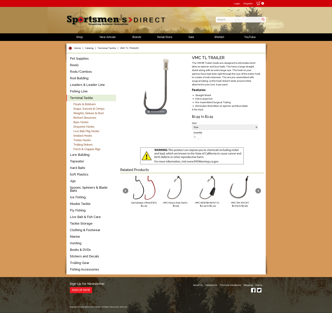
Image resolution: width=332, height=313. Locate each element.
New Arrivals (108, 37)
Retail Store (164, 37)
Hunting (75, 243)
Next (258, 191)
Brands (136, 37)
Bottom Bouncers (84, 117)
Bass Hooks (81, 122)
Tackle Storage (81, 223)
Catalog (89, 48)
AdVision (123, 307)
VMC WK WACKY (240, 203)
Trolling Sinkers (83, 144)
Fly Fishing (78, 210)
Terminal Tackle (107, 48)
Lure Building (80, 154)
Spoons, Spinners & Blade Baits (89, 189)
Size (195, 123)
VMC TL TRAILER (129, 48)
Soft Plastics (79, 174)
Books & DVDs (80, 250)
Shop (79, 37)
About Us (198, 285)
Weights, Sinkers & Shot (88, 113)
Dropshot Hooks (83, 126)
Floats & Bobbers (84, 104)
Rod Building (79, 78)
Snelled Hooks (82, 135)
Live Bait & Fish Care (85, 217)
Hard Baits (77, 168)
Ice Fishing (78, 197)
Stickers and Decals (84, 256)
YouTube (250, 37)
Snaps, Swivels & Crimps (89, 108)
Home (77, 48)
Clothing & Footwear (85, 230)
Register (248, 3)
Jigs (73, 181)
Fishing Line (79, 91)
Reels (74, 65)
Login (237, 3)
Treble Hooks (82, 140)
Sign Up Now (81, 290)
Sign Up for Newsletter (87, 284)
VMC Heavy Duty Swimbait (176, 203)
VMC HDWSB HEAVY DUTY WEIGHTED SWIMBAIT (208, 203)
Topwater (77, 161)
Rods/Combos (81, 71)
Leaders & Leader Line (87, 85)
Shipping (248, 285)
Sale (191, 37)
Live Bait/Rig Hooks (86, 131)
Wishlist (219, 37)
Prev (125, 191)
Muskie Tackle (80, 204)
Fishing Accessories (84, 269)
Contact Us (211, 285)
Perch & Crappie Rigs (86, 149)
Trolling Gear (79, 263)
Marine (75, 236)
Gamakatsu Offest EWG (144, 203)
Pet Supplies (79, 58)
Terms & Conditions (230, 285)
